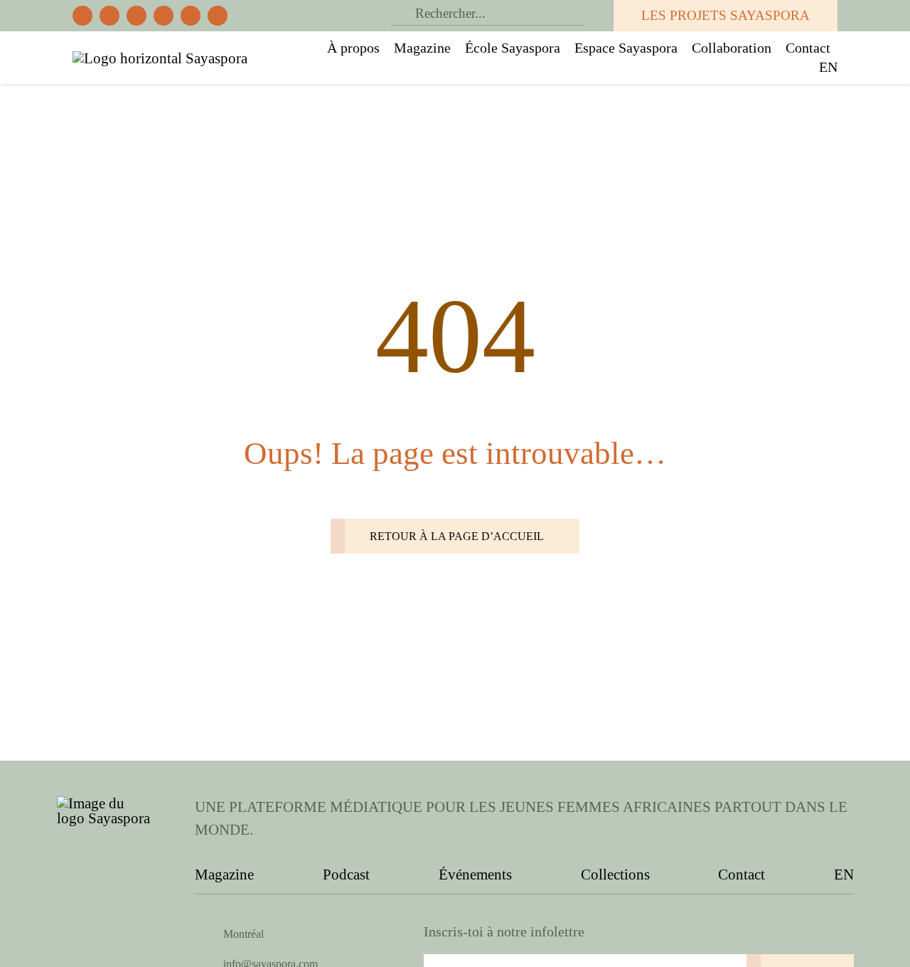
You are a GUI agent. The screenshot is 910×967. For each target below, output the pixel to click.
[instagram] (136, 16)
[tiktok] (163, 16)
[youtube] (190, 16)
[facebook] (82, 16)
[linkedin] (218, 16)
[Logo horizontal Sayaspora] (160, 58)
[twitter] (109, 16)
